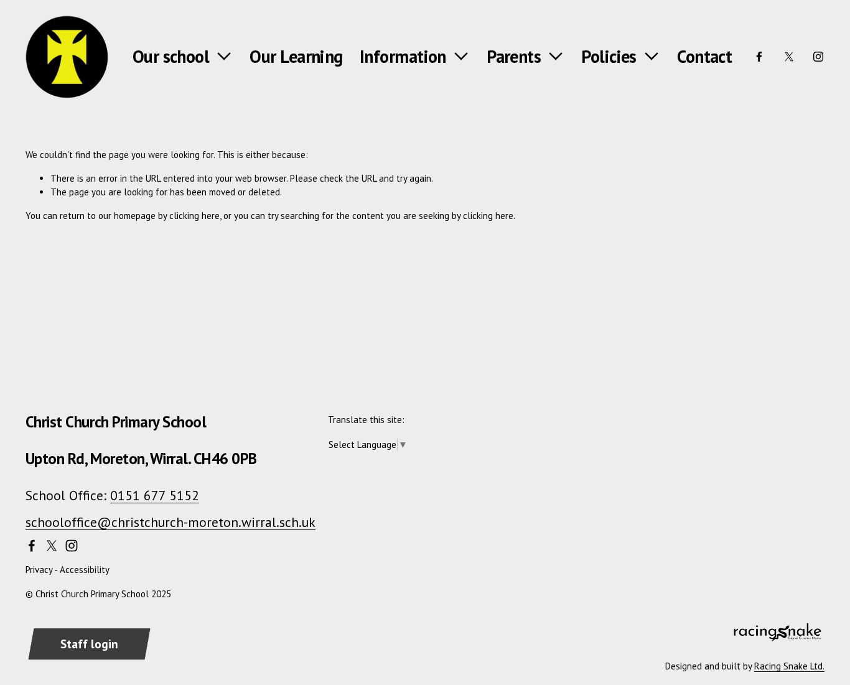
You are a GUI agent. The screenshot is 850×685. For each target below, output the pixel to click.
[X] (789, 56)
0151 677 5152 (154, 495)
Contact (704, 56)
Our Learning (296, 56)
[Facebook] (759, 56)
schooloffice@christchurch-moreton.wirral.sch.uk (170, 522)
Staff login (89, 643)
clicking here (194, 215)
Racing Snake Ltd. (789, 666)
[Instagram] (818, 56)
